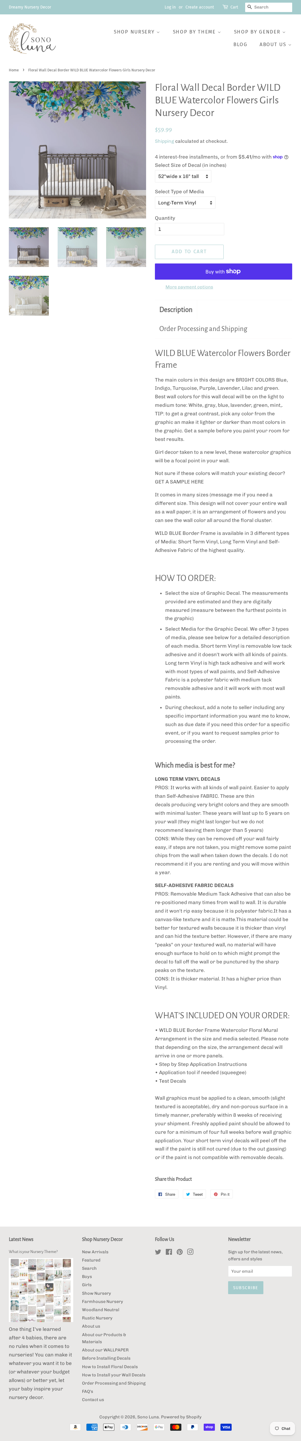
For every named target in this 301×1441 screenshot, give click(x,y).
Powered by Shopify (181, 1417)
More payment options (189, 287)
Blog (240, 44)
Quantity (165, 218)
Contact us (93, 1399)
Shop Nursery (135, 32)
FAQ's (87, 1391)
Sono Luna (148, 1417)
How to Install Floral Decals (110, 1366)
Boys (87, 1276)
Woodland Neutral (100, 1309)
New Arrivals (95, 1251)
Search (89, 1268)
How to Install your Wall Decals (114, 1375)
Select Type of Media (179, 191)
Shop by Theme (195, 32)
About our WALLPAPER (105, 1350)
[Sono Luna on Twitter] (158, 1253)
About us (274, 44)
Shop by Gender (258, 32)
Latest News (21, 1239)
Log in (170, 7)
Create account (199, 7)
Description (176, 309)
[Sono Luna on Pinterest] (179, 1253)
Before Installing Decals (106, 1358)
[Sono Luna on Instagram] (190, 1253)
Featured (91, 1260)
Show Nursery (96, 1293)
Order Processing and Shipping (203, 328)
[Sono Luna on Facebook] (168, 1253)
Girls (87, 1284)
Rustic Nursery (97, 1318)
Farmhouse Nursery (102, 1301)
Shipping (164, 141)
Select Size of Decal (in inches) (190, 165)
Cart (234, 7)
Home (14, 70)
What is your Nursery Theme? (33, 1251)
